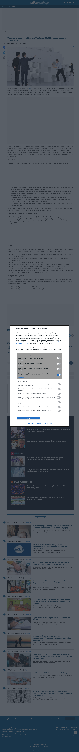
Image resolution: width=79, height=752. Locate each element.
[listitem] (39, 355)
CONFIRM (28, 418)
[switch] (59, 358)
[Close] (66, 328)
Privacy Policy (48, 423)
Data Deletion (30, 423)
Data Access (39, 423)
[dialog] (39, 376)
